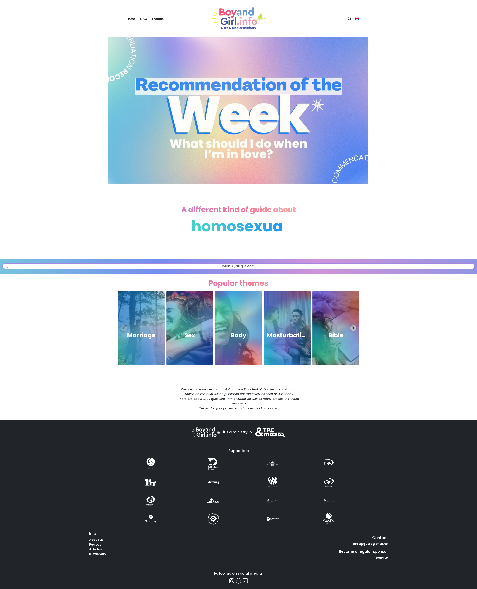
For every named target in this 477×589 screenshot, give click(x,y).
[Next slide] (353, 328)
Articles (95, 549)
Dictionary (97, 554)
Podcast (96, 544)
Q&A (143, 19)
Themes (157, 19)
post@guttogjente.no (370, 544)
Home (131, 19)
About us (96, 540)
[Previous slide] (124, 328)
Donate (382, 557)
